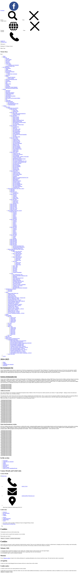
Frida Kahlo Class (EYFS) (13, 108)
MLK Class (10, 326)
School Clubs (8, 97)
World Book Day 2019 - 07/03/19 (14, 299)
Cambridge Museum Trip (18, 248)
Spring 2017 (12, 330)
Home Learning (16, 116)
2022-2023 (12, 189)
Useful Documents (11, 104)
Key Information (6, 67)
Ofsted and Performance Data (11, 79)
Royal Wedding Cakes (17, 148)
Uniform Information (9, 93)
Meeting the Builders (17, 180)
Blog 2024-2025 (13, 211)
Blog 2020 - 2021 (13, 112)
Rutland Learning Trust (10, 66)
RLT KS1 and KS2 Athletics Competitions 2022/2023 (20, 342)
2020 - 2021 (15, 265)
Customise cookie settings (15, 538)
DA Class (10, 323)
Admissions (7, 74)
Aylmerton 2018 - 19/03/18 (13, 303)
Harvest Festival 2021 (12, 296)
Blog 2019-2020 (13, 115)
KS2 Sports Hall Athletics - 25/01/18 (17, 348)
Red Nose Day (16, 167)
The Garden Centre (16, 129)
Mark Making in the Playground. (19, 158)
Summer (14, 238)
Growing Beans (16, 126)
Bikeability (15, 276)
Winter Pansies (16, 151)
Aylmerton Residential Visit (18, 245)
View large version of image (6, 384)
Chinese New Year (16, 141)
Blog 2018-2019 (13, 125)
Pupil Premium (8, 70)
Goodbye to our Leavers (17, 285)
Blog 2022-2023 (13, 109)
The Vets (14, 135)
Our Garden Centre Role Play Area (20, 161)
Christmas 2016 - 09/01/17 (13, 306)
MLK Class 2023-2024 (17, 253)
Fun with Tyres (16, 123)
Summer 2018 (13, 320)
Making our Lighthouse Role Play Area (20, 177)
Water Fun (15, 127)
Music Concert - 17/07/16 (13, 309)
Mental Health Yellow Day (13, 293)
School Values (8, 81)
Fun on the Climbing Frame (18, 124)
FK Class (10, 335)
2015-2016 (15, 271)
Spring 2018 (12, 331)
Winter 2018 (12, 334)
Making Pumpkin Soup (17, 121)
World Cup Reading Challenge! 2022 (20, 275)
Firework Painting (16, 142)
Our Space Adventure (17, 163)
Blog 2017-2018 (13, 207)
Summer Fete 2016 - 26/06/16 (14, 310)
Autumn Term (15, 192)
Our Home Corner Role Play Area (19, 162)
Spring (14, 237)
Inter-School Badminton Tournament (20, 287)
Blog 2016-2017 (13, 243)
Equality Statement (11, 77)
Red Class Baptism (16, 131)
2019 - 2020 (15, 266)
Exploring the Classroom (18, 154)
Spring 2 (14, 216)
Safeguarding (8, 68)
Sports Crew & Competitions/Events (12, 338)
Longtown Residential (17, 272)
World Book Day (16, 169)
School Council (8, 337)
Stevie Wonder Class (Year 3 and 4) (15, 210)
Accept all (7, 538)
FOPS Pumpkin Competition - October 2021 (16, 297)
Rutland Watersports (17, 280)
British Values (8, 83)
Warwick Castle (16, 168)
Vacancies (7, 61)
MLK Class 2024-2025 (17, 251)
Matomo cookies (7, 558)
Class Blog (12, 250)
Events (11, 273)
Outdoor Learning (16, 114)
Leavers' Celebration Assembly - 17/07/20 (16, 313)
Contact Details (8, 59)
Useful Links (7, 100)
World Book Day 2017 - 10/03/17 (14, 305)
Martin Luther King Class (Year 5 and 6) (16, 249)
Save (11, 571)
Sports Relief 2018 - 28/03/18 (13, 302)
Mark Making (15, 179)
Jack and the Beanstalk (17, 143)
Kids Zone (7, 336)
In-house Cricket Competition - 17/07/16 (16, 308)
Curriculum (7, 72)
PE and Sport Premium (9, 71)
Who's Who (7, 60)
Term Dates (7, 91)
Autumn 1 (15, 195)
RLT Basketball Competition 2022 (17, 344)
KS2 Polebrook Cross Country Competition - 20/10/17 (21, 352)
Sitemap (4, 517)
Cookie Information (7, 518)
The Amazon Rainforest (17, 186)
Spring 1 (14, 215)
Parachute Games (16, 145)
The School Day (11, 102)
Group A (9, 324)
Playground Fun (16, 164)
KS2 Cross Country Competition (19, 284)
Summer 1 (15, 217)
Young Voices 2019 (12, 295)
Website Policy (6, 519)
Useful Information (9, 101)
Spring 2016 (12, 329)
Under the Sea (15, 149)
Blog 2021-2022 (13, 199)
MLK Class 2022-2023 (17, 256)
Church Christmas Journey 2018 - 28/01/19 (16, 301)
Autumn (14, 236)
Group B (9, 325)
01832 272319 (24, 486)
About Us (5, 57)
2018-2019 (15, 267)
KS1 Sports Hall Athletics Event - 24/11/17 (18, 349)
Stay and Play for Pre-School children (12, 98)
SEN (6, 82)
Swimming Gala (16, 286)
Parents (4, 89)
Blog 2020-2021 (13, 204)
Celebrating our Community (13, 65)
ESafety (7, 314)
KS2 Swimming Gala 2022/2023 (16, 341)
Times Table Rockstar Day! (18, 277)
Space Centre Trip (16, 279)
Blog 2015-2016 (13, 209)
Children (4, 105)
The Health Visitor (16, 136)
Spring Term (15, 110)
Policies (6, 76)
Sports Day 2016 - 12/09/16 (13, 307)
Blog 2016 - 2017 (13, 208)
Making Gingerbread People (18, 120)
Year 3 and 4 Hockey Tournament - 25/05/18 (19, 347)
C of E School (8, 63)
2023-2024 (12, 190)
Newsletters (7, 86)
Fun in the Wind (16, 175)
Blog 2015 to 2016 (14, 170)
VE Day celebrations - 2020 (13, 298)
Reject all (2, 538)
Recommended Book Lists (13, 103)
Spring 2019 (12, 318)
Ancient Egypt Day (16, 283)
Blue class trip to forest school (19, 247)
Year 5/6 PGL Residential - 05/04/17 (15, 304)
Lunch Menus (8, 94)
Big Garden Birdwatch (17, 282)
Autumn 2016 (13, 317)
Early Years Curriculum (12, 73)
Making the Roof (16, 178)
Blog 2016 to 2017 (14, 152)
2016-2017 (15, 270)
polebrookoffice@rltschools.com (28, 495)
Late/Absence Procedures (10, 95)
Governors (7, 80)
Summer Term (15, 111)
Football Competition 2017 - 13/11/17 (17, 350)
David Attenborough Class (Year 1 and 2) (16, 188)
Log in (4, 356)
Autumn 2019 (13, 319)
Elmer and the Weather (17, 174)
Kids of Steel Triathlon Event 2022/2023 (18, 340)
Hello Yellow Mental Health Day (19, 113)
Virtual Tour (7, 62)
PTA (6, 99)
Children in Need (16, 140)
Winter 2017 (12, 322)
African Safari (15, 138)
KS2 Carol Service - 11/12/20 (13, 312)
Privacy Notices (11, 78)
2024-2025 (10, 291)
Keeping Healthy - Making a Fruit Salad (21, 156)
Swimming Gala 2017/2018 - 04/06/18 (17, 346)
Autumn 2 (15, 196)
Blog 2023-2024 (13, 191)
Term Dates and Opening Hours (11, 88)
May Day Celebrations (17, 159)
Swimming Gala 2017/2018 (18, 281)
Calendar (7, 84)
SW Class (10, 316)
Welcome (7, 58)
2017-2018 (15, 269)
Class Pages (7, 106)
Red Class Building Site (17, 184)
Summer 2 (15, 218)
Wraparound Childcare (9, 92)
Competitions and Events (13, 339)
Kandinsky (15, 176)
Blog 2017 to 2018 (14, 137)
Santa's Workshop (16, 133)
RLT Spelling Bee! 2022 (17, 274)
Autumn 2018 (13, 328)
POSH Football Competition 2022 (17, 345)
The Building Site (16, 132)
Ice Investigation (16, 155)
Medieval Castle (16, 144)
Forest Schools (8, 315)
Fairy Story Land (16, 130)
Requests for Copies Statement (11, 87)
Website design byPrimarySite (9, 523)
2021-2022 (15, 261)
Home (4, 56)
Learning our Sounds (17, 157)
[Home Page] (3, 42)
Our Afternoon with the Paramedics (20, 134)
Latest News (7, 90)
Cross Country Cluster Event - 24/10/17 (18, 351)
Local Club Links (11, 354)
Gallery (6, 292)
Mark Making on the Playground (19, 122)
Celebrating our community (10, 288)
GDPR (6, 69)
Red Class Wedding (17, 147)
